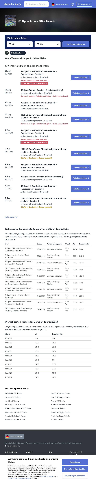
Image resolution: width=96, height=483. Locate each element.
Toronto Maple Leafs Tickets (15, 416)
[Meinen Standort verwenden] (7, 53)
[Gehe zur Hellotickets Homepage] (13, 4)
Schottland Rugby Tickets (60, 412)
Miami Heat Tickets (12, 401)
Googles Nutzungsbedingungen (19, 478)
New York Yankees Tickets (60, 393)
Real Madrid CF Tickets (13, 393)
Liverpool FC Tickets (12, 397)
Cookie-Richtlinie (46, 476)
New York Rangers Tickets (60, 397)
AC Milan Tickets (57, 420)
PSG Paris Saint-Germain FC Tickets (18, 408)
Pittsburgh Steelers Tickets (15, 405)
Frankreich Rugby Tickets (60, 416)
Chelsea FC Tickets (58, 408)
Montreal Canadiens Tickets (61, 405)
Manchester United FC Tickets (16, 412)
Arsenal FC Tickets (58, 401)
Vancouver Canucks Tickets (15, 420)
